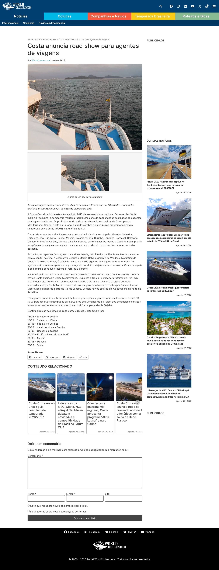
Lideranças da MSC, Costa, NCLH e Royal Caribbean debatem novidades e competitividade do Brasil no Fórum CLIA (71, 415)
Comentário (35, 456)
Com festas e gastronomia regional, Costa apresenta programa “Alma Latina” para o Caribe (98, 414)
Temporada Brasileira (152, 16)
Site (107, 494)
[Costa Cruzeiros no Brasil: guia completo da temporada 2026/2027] (169, 268)
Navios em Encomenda (52, 22)
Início (30, 39)
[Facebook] (171, 6)
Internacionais (10, 22)
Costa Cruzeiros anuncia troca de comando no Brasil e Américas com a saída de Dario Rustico (129, 412)
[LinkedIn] (185, 6)
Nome (32, 494)
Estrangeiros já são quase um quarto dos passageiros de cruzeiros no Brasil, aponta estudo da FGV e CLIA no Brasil (169, 237)
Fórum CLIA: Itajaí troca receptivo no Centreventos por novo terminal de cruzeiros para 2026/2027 (166, 184)
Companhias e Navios (108, 16)
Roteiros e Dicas (196, 16)
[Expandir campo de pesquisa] (160, 6)
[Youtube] (192, 6)
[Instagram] (178, 6)
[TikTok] (207, 6)
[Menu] (214, 6)
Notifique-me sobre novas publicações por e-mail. (58, 511)
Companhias (41, 39)
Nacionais (28, 22)
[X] (200, 6)
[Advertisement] (169, 90)
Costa (53, 39)
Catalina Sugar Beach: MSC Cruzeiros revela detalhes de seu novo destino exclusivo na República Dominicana (166, 340)
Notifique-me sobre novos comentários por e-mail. (59, 506)
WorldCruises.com (41, 60)
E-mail (70, 494)
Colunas (64, 16)
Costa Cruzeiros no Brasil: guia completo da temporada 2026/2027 (42, 410)
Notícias (21, 16)
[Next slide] (137, 402)
